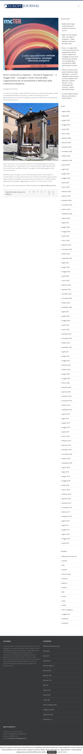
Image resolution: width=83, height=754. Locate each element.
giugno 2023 (66, 267)
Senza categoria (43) (49, 705)
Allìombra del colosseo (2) (51, 646)
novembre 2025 (67, 151)
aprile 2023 (65, 276)
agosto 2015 (66, 534)
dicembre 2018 (66, 450)
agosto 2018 (66, 467)
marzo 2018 (65, 490)
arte (63, 565)
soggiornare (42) (48, 710)
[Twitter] (34, 192)
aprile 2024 (65, 236)
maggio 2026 (66, 125)
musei (64, 596)
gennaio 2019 (66, 445)
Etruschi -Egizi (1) (48, 666)
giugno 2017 (66, 530)
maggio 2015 (66, 539)
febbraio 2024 (66, 245)
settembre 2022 (67, 307)
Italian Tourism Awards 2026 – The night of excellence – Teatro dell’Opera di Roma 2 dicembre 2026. (69, 39)
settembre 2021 (67, 347)
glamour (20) (47, 675)
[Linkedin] (49, 192)
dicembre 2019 (66, 396)
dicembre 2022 (66, 294)
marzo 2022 (65, 329)
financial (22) (47, 671)
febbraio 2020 (66, 387)
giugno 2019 (66, 423)
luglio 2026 (65, 116)
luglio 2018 (65, 472)
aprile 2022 (65, 325)
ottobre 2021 (66, 343)
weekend (65, 623)
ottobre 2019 (66, 405)
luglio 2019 (65, 418)
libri (63, 592)
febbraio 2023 (66, 285)
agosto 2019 (66, 414)
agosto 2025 (66, 165)
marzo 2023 (65, 280)
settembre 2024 (67, 214)
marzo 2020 (65, 383)
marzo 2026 (65, 134)
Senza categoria (67, 610)
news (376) (46, 695)
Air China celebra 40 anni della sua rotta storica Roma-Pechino (70, 96)
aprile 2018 (65, 485)
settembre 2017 (67, 516)
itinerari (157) (47, 680)
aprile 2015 (65, 543)
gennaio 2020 (66, 392)
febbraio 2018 (66, 494)
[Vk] (49, 194)
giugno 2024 (66, 227)
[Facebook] (30, 192)
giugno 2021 (66, 356)
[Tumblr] (41, 192)
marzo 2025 (65, 187)
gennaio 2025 (66, 196)
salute (64, 605)
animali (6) (46, 651)
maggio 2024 (66, 232)
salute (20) (46, 700)
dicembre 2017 (66, 503)
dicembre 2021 (66, 334)
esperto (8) (46, 661)
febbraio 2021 (66, 365)
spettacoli (65, 619)
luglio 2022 (65, 312)
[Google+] (45, 192)
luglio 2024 (65, 223)
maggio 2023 (66, 272)
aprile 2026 (65, 129)
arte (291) (46, 656)
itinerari (64, 587)
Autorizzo (52, 752)
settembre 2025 (67, 160)
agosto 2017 (66, 521)
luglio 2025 (65, 169)
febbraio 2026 (66, 138)
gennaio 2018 (66, 499)
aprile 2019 (65, 432)
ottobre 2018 (66, 458)
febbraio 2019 (66, 441)
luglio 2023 (65, 263)
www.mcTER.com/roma (48, 185)
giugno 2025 (66, 174)
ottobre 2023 (66, 254)
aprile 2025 (65, 183)
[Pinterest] (37, 192)
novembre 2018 (67, 454)
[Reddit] (53, 192)
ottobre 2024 (66, 209)
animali (64, 561)
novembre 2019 (67, 401)
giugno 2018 (66, 476)
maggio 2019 (66, 427)
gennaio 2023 (66, 289)
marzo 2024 (65, 240)
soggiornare (66, 614)
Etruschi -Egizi (66, 574)
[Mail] (53, 194)
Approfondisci (62, 752)
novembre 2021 (67, 338)
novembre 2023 (67, 249)
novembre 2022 (67, 298)
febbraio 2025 (66, 191)
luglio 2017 (65, 525)
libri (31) (45, 685)
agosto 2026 (66, 111)
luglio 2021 (65, 352)
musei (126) (46, 690)
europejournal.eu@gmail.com (17, 738)
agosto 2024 (66, 218)
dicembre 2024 (66, 200)
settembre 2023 (67, 258)
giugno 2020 (66, 374)
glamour (64, 583)
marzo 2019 (65, 436)
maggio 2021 (66, 361)
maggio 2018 (66, 481)
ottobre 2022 (66, 303)
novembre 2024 (67, 205)
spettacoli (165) (48, 714)
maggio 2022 (66, 321)
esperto (64, 570)
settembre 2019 (67, 410)
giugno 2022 (66, 316)
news (63, 601)
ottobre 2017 (66, 512)
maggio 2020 (66, 378)
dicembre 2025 (66, 147)
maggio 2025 (66, 178)
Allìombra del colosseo (69, 556)
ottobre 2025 (66, 156)
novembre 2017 (67, 507)
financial (65, 579)
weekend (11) (47, 719)
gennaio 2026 (66, 143)
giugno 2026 (66, 120)
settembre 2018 (67, 463)
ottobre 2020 (66, 369)
